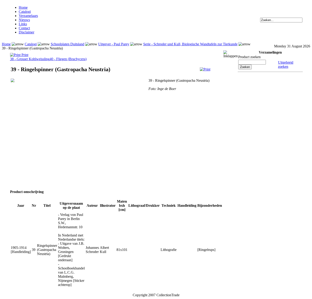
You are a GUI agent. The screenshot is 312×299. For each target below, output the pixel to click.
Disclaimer (26, 32)
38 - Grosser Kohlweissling (30, 59)
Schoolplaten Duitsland (67, 44)
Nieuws (24, 20)
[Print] (205, 69)
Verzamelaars (28, 16)
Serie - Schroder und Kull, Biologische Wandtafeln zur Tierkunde (190, 44)
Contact (24, 28)
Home (23, 7)
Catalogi (25, 12)
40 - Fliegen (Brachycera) (68, 59)
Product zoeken (249, 57)
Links (23, 24)
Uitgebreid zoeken (285, 64)
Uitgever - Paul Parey (113, 44)
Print (24, 55)
